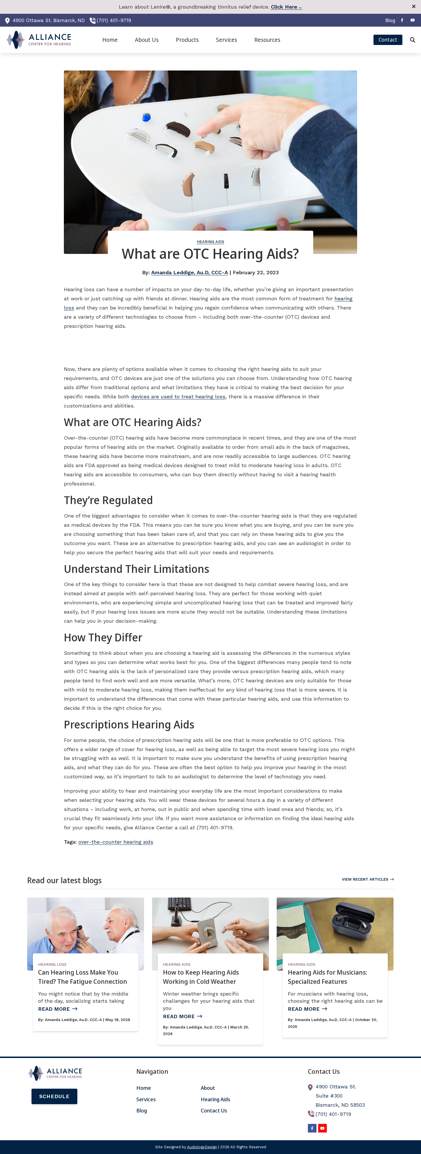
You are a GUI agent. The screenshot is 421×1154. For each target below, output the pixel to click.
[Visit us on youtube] (412, 20)
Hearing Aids (210, 242)
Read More (54, 1009)
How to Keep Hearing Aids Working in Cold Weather (201, 977)
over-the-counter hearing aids (115, 842)
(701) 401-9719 (114, 20)
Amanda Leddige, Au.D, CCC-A (189, 272)
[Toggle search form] (412, 39)
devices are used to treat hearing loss (178, 396)
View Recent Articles (365, 879)
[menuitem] (388, 20)
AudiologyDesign (202, 1147)
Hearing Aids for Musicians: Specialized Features (327, 977)
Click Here (286, 7)
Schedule (54, 1096)
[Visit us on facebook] (402, 20)
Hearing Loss (52, 964)
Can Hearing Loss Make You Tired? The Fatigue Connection (82, 977)
